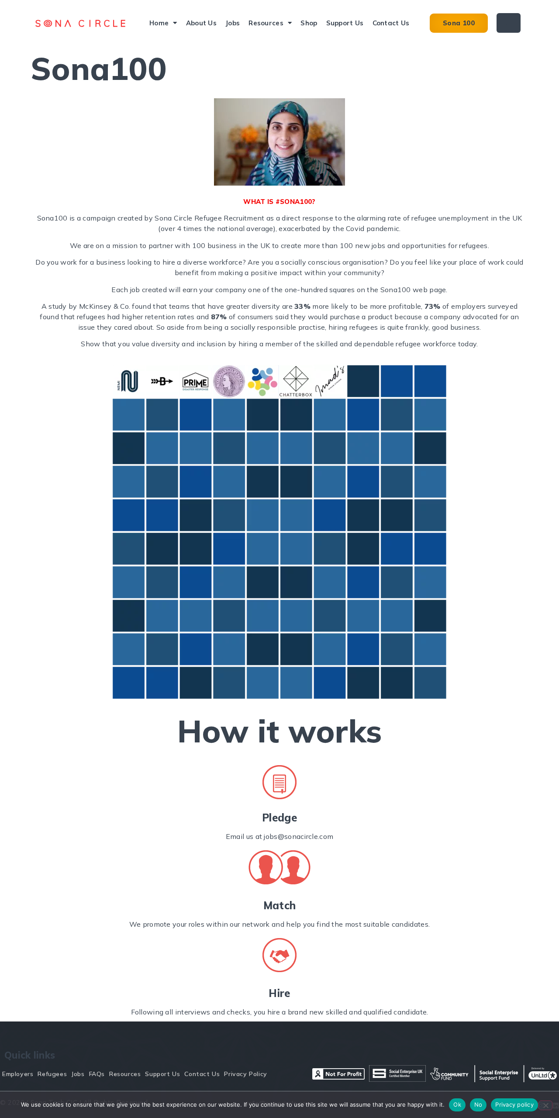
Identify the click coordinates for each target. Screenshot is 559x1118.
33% (302, 306)
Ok (457, 1104)
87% (219, 316)
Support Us (345, 23)
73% (432, 306)
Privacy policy (514, 1104)
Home (159, 23)
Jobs (232, 23)
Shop (308, 23)
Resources (265, 23)
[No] (545, 1105)
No (478, 1104)
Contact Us (391, 23)
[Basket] (509, 23)
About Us (201, 23)
